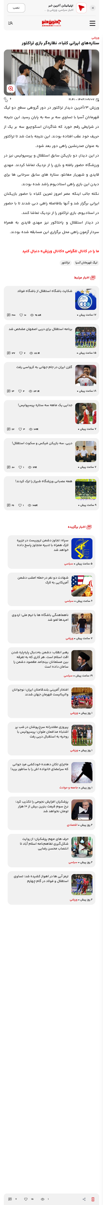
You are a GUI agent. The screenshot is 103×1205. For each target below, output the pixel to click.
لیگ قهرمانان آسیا (86, 263)
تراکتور (66, 263)
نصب (16, 7)
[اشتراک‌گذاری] (84, 1199)
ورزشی (95, 38)
